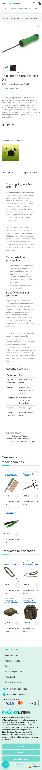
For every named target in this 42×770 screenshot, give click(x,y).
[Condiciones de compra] (4, 694)
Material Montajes (32, 18)
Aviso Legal (10, 677)
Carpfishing (14, 18)
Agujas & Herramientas (9, 73)
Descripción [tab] (8, 172)
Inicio (4, 18)
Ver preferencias (21, 759)
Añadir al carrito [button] (16, 496)
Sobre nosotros (11, 655)
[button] (38, 26)
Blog (7, 666)
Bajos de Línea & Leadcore (9, 561)
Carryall (11, 598)
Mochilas (31, 598)
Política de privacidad (13, 671)
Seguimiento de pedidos (17, 689)
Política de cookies (13, 682)
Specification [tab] (30, 172)
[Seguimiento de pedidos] (4, 688)
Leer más (36, 496)
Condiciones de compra (16, 694)
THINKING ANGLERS (27, 441)
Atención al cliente (12, 661)
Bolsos (6, 598)
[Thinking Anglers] (10, 152)
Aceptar (21, 746)
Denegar (21, 752)
